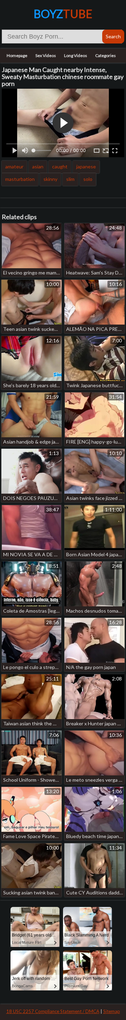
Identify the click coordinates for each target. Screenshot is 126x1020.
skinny (50, 179)
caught (60, 166)
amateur (14, 166)
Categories (105, 55)
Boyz (63, 14)
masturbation (20, 179)
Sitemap (111, 1011)
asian (37, 166)
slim (70, 179)
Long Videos (75, 55)
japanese (86, 166)
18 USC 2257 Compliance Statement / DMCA (52, 1011)
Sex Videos (45, 55)
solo (87, 179)
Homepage (17, 55)
